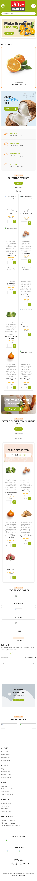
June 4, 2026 (30, 657)
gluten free (18, 617)
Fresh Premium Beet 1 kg (11, 212)
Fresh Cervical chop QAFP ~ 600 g (11, 568)
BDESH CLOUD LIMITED (18, 876)
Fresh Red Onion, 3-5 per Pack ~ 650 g (25, 379)
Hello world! (5, 645)
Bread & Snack (26, 241)
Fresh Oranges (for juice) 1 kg (18, 84)
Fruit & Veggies (18, 82)
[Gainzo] (9, 730)
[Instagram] (16, 864)
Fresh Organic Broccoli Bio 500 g (11, 337)
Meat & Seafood (26, 323)
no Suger (18, 631)
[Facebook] (9, 864)
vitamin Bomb (18, 604)
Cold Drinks (9, 246)
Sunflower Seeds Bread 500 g (25, 296)
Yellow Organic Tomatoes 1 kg (11, 284)
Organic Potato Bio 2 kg (26, 536)
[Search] (33, 13)
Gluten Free (13, 250)
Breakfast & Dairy (25, 243)
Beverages (9, 241)
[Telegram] (28, 864)
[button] (3, 6)
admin (6, 657)
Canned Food (12, 245)
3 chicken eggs (26, 253)
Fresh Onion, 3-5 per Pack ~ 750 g (11, 379)
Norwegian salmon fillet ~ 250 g (26, 325)
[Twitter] (12, 864)
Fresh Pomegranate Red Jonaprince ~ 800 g (26, 213)
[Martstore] (28, 730)
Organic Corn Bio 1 (11, 255)
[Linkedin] (20, 864)
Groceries (9, 251)
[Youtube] (24, 864)
